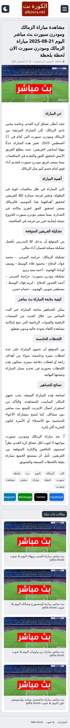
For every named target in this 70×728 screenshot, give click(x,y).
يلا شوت (50, 722)
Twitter (41, 497)
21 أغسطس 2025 (19, 61)
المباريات (62, 722)
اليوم (37, 473)
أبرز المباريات (39, 61)
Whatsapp (25, 497)
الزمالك (50, 473)
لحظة (48, 480)
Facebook (56, 497)
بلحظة (17, 473)
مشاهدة (10, 480)
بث (27, 473)
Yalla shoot (37, 722)
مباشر (23, 480)
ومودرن (60, 486)
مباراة (36, 480)
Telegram (9, 497)
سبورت (60, 480)
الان (62, 473)
